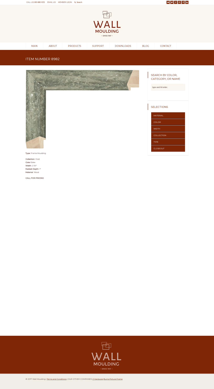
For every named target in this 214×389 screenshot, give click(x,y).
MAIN (34, 46)
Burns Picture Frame (113, 379)
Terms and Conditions (56, 379)
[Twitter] (171, 2)
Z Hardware (97, 379)
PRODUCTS (74, 46)
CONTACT (165, 46)
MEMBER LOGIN (65, 2)
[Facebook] (175, 2)
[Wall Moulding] (107, 36)
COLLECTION (160, 135)
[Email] (168, 2)
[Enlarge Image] (83, 68)
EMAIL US (51, 2)
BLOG (145, 46)
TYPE (156, 142)
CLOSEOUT (159, 148)
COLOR (157, 122)
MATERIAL (158, 115)
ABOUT (53, 46)
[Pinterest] (183, 2)
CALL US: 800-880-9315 (35, 2)
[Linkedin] (186, 2)
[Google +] (179, 2)
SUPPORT (98, 46)
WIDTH (157, 129)
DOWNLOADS (123, 46)
